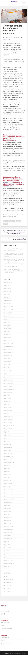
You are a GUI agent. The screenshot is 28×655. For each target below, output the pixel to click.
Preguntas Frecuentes (6, 628)
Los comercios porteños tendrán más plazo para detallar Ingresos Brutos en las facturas (13, 255)
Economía (8, 585)
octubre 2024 (8, 349)
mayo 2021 (8, 474)
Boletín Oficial (6, 39)
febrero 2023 (8, 410)
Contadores (9, 582)
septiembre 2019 (9, 535)
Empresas (8, 588)
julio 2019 (7, 541)
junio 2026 (8, 288)
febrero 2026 (8, 300)
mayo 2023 (8, 401)
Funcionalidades (5, 622)
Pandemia (18, 221)
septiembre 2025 (9, 316)
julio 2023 (7, 395)
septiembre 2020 (9, 499)
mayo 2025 (8, 328)
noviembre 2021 (9, 456)
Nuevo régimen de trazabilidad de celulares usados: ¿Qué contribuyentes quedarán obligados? (13, 271)
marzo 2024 (8, 371)
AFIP (7, 576)
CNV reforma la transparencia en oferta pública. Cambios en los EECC (13, 265)
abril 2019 (7, 551)
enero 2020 (8, 523)
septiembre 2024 (9, 352)
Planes (3, 625)
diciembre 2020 (9, 490)
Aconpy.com (16, 37)
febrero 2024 (8, 374)
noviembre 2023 (9, 383)
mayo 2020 (8, 511)
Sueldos (5, 223)
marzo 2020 (8, 517)
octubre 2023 (8, 386)
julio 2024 (7, 358)
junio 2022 (8, 435)
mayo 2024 (8, 364)
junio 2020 (8, 508)
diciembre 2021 (9, 453)
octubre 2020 (8, 496)
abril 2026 (7, 294)
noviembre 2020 (9, 493)
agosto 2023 (8, 392)
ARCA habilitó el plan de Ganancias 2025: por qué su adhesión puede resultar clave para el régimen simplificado (14, 260)
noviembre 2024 (9, 346)
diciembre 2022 (9, 416)
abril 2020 (7, 514)
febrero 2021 (8, 484)
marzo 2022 (8, 444)
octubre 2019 (8, 532)
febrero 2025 (8, 337)
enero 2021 (8, 487)
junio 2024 (8, 361)
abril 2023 (7, 404)
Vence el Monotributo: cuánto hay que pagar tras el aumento (13, 249)
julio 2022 (7, 432)
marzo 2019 (8, 554)
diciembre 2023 (9, 380)
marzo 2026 (8, 297)
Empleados (12, 221)
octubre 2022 (8, 422)
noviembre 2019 (9, 529)
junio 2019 (8, 545)
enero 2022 (8, 450)
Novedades (8, 591)
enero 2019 (8, 557)
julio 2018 (7, 566)
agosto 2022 (8, 429)
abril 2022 (7, 441)
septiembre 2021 (9, 462)
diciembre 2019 (9, 526)
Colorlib (10, 653)
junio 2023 (8, 398)
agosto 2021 (8, 465)
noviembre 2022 (9, 419)
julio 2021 (7, 468)
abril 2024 (7, 368)
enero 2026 (8, 303)
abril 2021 (7, 477)
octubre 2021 (8, 459)
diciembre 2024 (9, 343)
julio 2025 (7, 322)
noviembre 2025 (9, 310)
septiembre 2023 (9, 389)
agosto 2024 (8, 355)
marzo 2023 (8, 407)
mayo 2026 (8, 291)
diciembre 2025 (9, 307)
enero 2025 (8, 340)
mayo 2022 (8, 438)
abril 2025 (7, 331)
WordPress (22, 653)
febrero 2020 (8, 520)
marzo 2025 (8, 334)
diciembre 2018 (9, 560)
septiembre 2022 (9, 426)
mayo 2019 (8, 548)
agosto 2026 (8, 282)
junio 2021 (8, 471)
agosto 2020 (8, 502)
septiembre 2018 (9, 563)
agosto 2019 (8, 538)
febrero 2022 (8, 447)
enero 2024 (8, 377)
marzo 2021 (8, 480)
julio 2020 (7, 505)
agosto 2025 (8, 319)
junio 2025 (8, 325)
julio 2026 (7, 285)
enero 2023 (8, 413)
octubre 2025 (8, 313)
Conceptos (6, 221)
